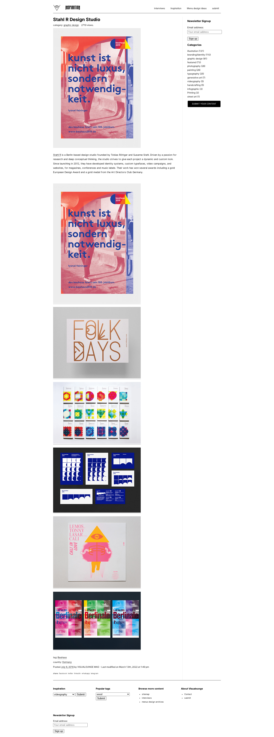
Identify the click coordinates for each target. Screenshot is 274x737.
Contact (188, 694)
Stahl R (57, 154)
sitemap (145, 694)
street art (192, 96)
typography (193, 73)
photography (194, 66)
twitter (70, 673)
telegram (94, 673)
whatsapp (86, 673)
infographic (193, 89)
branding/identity (196, 54)
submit (215, 8)
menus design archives (153, 702)
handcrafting (194, 85)
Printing (191, 92)
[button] (262, 726)
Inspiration (176, 8)
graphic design (71, 25)
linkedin (77, 673)
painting (191, 70)
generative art (194, 77)
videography (193, 81)
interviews (159, 8)
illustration (192, 51)
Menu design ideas (197, 8)
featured (191, 62)
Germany (67, 662)
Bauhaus (62, 657)
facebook (63, 673)
